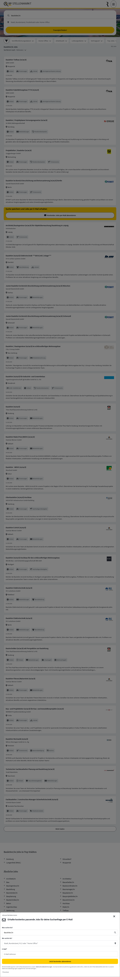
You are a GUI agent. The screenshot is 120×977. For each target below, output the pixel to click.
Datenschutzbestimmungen (44, 967)
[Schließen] (114, 916)
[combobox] (58, 932)
